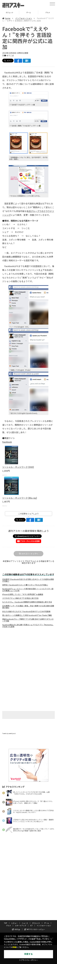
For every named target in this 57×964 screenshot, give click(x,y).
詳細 (14, 947)
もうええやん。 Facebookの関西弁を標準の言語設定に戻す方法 (27, 602)
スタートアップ (20, 925)
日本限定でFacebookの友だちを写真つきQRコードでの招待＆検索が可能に (28, 580)
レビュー (14, 923)
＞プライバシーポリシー (28, 960)
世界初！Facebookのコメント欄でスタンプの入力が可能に (25, 585)
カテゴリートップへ (29, 553)
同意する (28, 954)
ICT (31, 925)
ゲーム (9, 12)
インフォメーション (23, 18)
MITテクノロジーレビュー (36, 929)
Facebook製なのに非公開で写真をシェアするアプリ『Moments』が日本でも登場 (28, 625)
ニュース (25, 923)
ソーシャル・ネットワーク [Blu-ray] (19, 497)
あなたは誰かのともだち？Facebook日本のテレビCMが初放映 (26, 611)
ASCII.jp (17, 929)
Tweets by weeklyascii (9, 733)
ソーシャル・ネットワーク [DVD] (18, 467)
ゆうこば (10, 55)
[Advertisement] (28, 651)
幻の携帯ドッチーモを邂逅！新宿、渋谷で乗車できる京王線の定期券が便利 (28, 607)
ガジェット (36, 923)
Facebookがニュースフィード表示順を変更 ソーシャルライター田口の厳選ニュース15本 (27, 589)
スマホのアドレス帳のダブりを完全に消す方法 (20, 598)
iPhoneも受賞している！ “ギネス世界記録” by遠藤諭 (22, 594)
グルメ (28, 12)
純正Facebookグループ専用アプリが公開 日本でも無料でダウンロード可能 (27, 620)
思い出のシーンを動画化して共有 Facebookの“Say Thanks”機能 (27, 615)
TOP (5, 923)
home (7, 18)
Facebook (7, 441)
